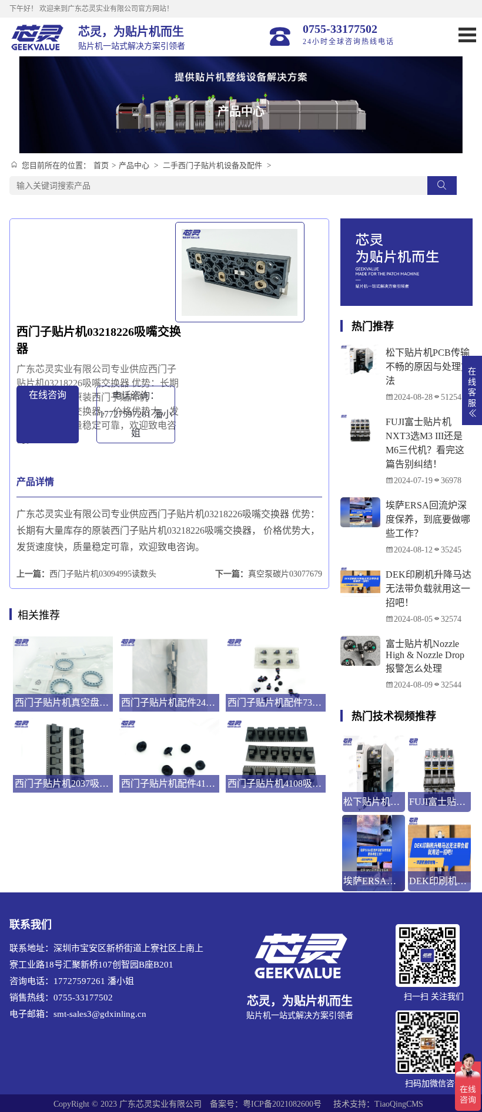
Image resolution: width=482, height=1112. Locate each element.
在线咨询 (47, 395)
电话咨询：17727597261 (135, 414)
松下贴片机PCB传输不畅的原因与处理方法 (428, 367)
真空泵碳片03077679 (285, 574)
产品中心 (134, 165)
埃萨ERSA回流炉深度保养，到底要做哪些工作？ (428, 519)
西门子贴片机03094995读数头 (102, 574)
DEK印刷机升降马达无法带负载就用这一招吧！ (428, 589)
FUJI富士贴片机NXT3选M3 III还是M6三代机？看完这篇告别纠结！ (425, 443)
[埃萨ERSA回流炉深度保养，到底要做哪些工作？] (360, 512)
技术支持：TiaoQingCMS (378, 1104)
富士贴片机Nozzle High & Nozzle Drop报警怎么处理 (425, 656)
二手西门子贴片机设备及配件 (212, 165)
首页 (101, 165)
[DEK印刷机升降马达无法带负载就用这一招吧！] (360, 581)
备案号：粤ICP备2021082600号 (266, 1104)
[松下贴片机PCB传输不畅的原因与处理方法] (360, 359)
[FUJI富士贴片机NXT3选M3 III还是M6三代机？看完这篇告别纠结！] (360, 428)
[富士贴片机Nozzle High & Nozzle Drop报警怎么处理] (360, 650)
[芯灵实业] (37, 37)
